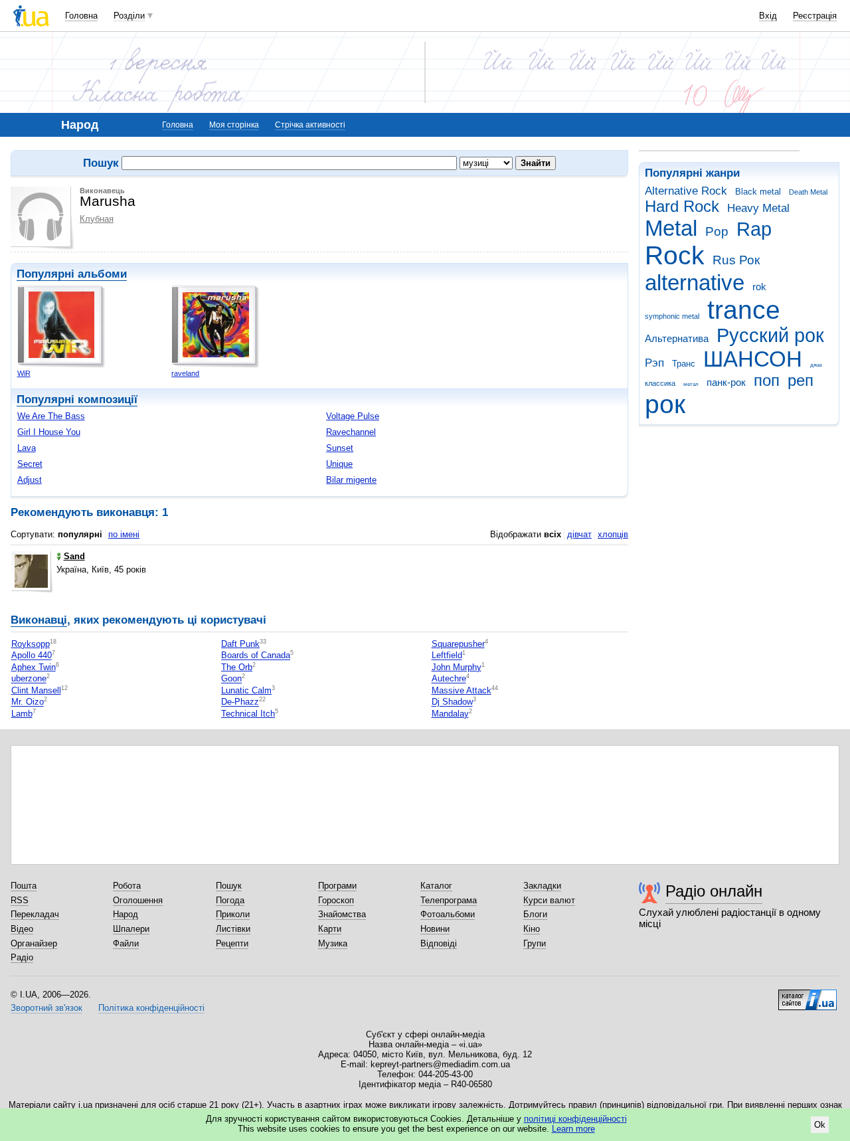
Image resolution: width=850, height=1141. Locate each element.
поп (767, 380)
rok (759, 286)
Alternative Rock (686, 191)
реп (800, 380)
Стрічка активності (310, 125)
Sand (74, 556)
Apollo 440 (31, 656)
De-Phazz (240, 702)
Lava (26, 448)
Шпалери (131, 929)
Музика (332, 943)
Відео (22, 929)
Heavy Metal (758, 208)
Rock (675, 255)
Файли (126, 943)
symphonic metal (672, 316)
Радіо (22, 957)
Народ (125, 914)
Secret (29, 464)
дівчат (579, 534)
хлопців (613, 534)
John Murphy (456, 667)
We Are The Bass (51, 416)
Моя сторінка (234, 125)
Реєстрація (815, 16)
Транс (683, 364)
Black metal (758, 192)
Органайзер (34, 943)
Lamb (22, 714)
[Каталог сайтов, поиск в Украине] (807, 995)
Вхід (768, 16)
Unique (339, 464)
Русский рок (770, 335)
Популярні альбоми (72, 274)
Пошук (229, 886)
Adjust (29, 480)
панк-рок (726, 382)
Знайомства (342, 914)
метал (691, 384)
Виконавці (39, 620)
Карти (329, 929)
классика (660, 383)
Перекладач (35, 914)
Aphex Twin (33, 667)
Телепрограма (448, 900)
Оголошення (138, 900)
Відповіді (438, 943)
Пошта (24, 886)
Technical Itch (248, 714)
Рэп (654, 363)
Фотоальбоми (447, 914)
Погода (230, 900)
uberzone (28, 679)
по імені (123, 534)
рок (665, 404)
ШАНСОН (752, 359)
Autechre (449, 679)
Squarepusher (458, 644)
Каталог (436, 886)
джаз (816, 365)
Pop (716, 231)
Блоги (535, 914)
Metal (671, 228)
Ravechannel (351, 432)
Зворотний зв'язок (46, 1008)
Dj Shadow (452, 702)
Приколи (233, 914)
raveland (185, 373)
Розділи (129, 16)
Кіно (531, 929)
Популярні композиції (77, 399)
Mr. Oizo (27, 702)
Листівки (233, 929)
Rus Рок (736, 260)
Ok (819, 1125)
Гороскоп (336, 900)
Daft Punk (240, 644)
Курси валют (549, 900)
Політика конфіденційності (151, 1008)
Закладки (542, 886)
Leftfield (447, 656)
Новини (435, 929)
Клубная (97, 219)
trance (743, 310)
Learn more (573, 1129)
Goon (231, 679)
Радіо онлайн (713, 891)
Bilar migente (351, 480)
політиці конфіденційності (575, 1119)
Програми (337, 886)
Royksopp (30, 644)
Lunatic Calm (246, 690)
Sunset (339, 448)
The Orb (236, 667)
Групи (534, 943)
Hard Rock (682, 206)
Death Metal (808, 192)
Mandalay (450, 714)
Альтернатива (677, 338)
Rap (754, 229)
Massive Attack (461, 690)
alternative (694, 282)
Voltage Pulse (352, 416)
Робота (127, 886)
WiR (24, 373)
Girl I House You (48, 432)
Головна (81, 16)
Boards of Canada (255, 656)
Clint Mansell (36, 690)
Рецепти (232, 943)
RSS (20, 900)
